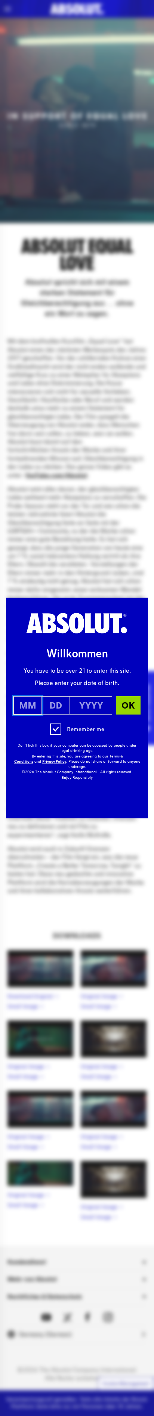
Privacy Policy (54, 761)
